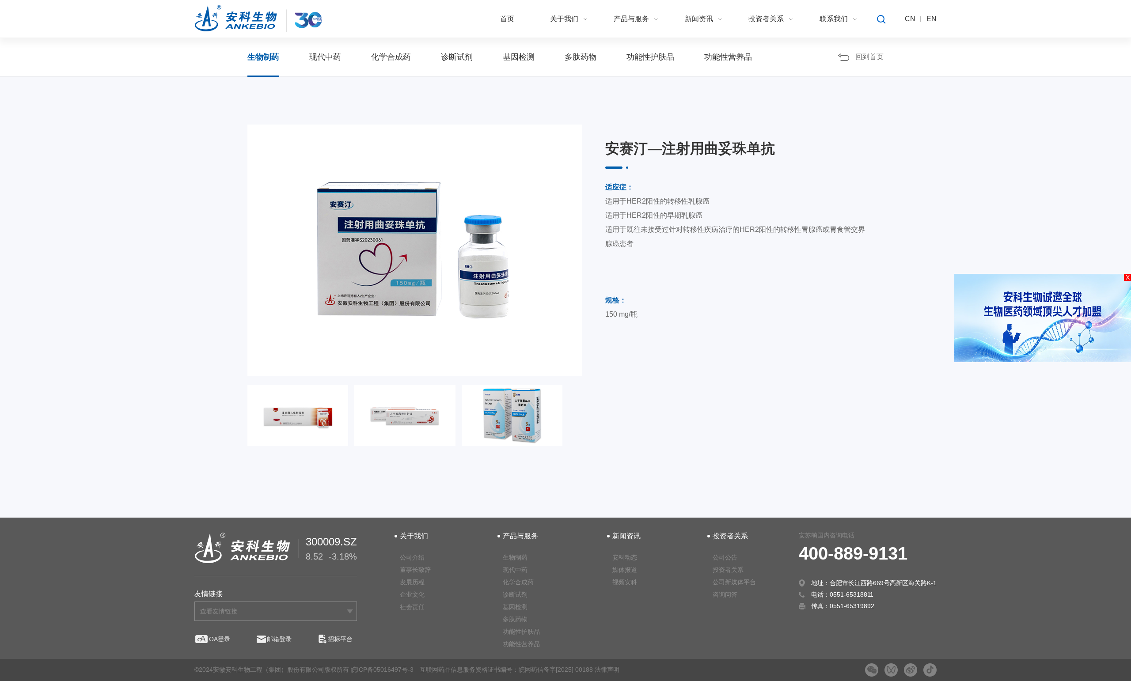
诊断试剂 (457, 57)
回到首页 (869, 57)
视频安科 (624, 582)
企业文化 (412, 594)
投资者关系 (766, 19)
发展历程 (412, 582)
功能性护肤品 (650, 57)
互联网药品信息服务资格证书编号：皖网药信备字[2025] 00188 (506, 669)
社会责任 (412, 606)
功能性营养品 (728, 57)
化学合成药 (391, 57)
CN (910, 19)
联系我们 (834, 19)
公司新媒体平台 (734, 582)
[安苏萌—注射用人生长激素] (297, 423)
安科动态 (624, 557)
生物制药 (263, 57)
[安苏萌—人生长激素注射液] (404, 423)
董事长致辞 (415, 569)
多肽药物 (580, 57)
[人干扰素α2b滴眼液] (512, 423)
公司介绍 (412, 557)
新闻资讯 (699, 19)
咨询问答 (725, 594)
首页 (507, 19)
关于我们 (564, 19)
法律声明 (607, 669)
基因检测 (519, 57)
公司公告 (725, 557)
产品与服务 (631, 19)
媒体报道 (624, 569)
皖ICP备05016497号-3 (382, 669)
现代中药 (325, 57)
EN (931, 19)
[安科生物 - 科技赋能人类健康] (258, 19)
